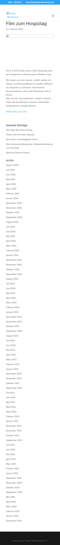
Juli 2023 (10, 340)
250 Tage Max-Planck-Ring (19, 130)
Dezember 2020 (14, 478)
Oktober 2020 (12, 487)
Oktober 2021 (12, 435)
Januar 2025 (12, 255)
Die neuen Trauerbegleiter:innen (22, 139)
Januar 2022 (12, 421)
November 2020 (14, 483)
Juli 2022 (10, 393)
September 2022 (14, 388)
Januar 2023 (12, 369)
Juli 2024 (10, 283)
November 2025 (14, 208)
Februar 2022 (12, 416)
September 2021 (14, 440)
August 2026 (12, 165)
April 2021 (11, 459)
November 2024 (14, 264)
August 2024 (12, 279)
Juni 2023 (11, 345)
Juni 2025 (11, 231)
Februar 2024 (12, 307)
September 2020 (14, 492)
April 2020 (11, 502)
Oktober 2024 (12, 269)
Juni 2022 (11, 397)
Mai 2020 (10, 497)
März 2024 (11, 302)
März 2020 (11, 506)
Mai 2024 (10, 293)
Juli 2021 (10, 445)
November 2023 (14, 321)
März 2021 (11, 464)
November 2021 (14, 430)
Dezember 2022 (14, 373)
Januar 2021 (12, 473)
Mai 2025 (10, 236)
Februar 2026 (12, 193)
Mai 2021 (10, 454)
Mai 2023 (10, 350)
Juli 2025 (10, 227)
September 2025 (14, 217)
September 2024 (14, 274)
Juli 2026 (10, 170)
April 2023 (11, 354)
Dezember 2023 (14, 317)
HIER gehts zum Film (16, 111)
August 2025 (12, 222)
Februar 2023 (12, 364)
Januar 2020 (12, 516)
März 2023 (11, 359)
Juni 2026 (11, 174)
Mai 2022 (10, 402)
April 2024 (11, 298)
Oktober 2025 (12, 212)
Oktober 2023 (12, 326)
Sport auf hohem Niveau (18, 152)
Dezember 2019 (14, 520)
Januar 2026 (12, 198)
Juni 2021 (11, 449)
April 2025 (11, 241)
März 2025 (11, 245)
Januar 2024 (12, 312)
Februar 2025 (12, 250)
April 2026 (11, 184)
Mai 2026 (10, 179)
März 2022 (11, 411)
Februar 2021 (12, 468)
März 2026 (11, 189)
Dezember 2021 (14, 426)
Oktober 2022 (12, 383)
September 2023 (14, 331)
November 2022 (14, 378)
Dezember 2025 (14, 203)
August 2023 (12, 336)
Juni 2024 (11, 288)
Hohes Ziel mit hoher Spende (20, 134)
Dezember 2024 (14, 260)
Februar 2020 (12, 511)
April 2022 (11, 407)
